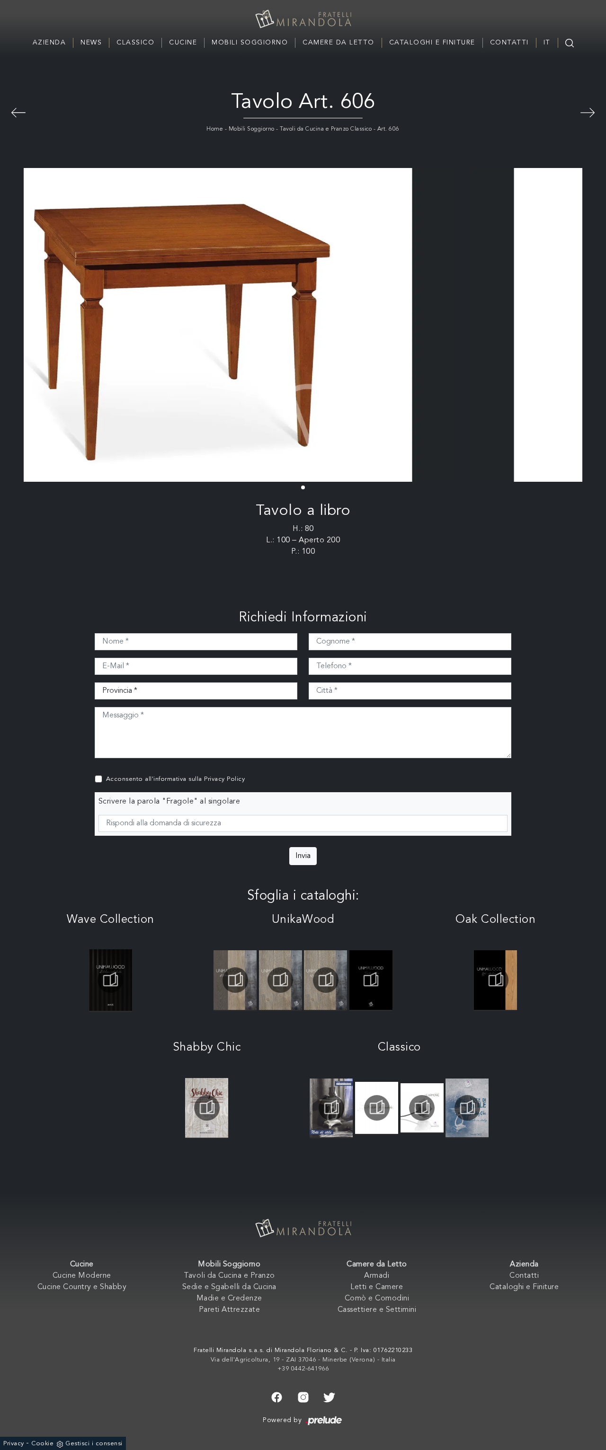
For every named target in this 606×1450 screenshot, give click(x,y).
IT (547, 42)
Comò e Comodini (377, 1298)
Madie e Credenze (229, 1298)
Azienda (49, 42)
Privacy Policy (224, 779)
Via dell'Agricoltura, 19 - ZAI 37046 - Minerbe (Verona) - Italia (303, 1360)
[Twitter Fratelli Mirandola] (329, 1396)
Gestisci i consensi (94, 1444)
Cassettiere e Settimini (377, 1310)
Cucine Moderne (82, 1276)
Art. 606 (388, 129)
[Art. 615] (18, 111)
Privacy (13, 1444)
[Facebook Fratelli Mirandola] (276, 1396)
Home (214, 129)
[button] (303, 487)
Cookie (42, 1444)
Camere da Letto (338, 42)
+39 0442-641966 (303, 1369)
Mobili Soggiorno (250, 42)
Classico (135, 42)
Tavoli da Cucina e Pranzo (229, 1276)
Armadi (376, 1276)
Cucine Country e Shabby (82, 1287)
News (91, 42)
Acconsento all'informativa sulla (175, 779)
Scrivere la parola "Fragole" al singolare (169, 801)
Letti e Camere (376, 1287)
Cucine (183, 42)
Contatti (509, 42)
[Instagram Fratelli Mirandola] (303, 1396)
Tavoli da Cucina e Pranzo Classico (326, 129)
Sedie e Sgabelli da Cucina (229, 1287)
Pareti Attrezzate (229, 1310)
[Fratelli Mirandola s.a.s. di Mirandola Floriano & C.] (303, 19)
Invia (303, 856)
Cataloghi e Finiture (432, 42)
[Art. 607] (587, 111)
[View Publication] (111, 980)
